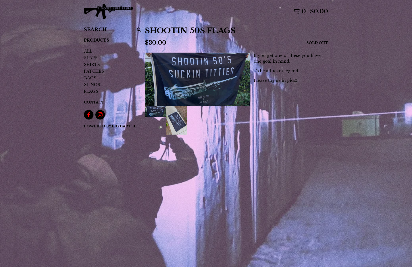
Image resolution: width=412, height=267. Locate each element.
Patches (94, 71)
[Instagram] (100, 115)
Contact (94, 102)
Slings (92, 84)
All (88, 51)
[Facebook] (88, 115)
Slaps (91, 57)
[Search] (139, 29)
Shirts (92, 64)
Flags (91, 91)
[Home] (108, 11)
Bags (90, 78)
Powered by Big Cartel (110, 126)
